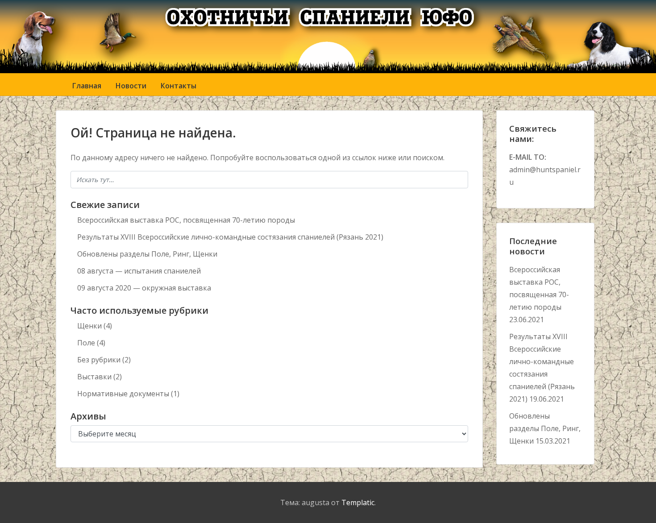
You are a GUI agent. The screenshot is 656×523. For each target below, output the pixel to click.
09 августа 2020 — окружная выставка (144, 288)
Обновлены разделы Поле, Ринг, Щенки (147, 254)
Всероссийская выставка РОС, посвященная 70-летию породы (186, 220)
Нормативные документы (123, 393)
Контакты (178, 86)
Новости (131, 86)
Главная (86, 86)
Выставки (94, 377)
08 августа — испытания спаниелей (139, 271)
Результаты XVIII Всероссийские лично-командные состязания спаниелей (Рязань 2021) (230, 237)
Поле (86, 343)
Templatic (357, 502)
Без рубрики (98, 360)
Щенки (89, 326)
